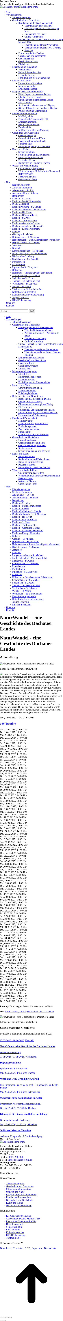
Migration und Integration (18, 1189)
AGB (27, 1248)
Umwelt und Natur (15, 1191)
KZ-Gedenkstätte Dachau (18, 1216)
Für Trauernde (13, 1229)
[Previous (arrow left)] (1, 1320)
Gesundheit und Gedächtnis (19, 1200)
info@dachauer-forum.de (20, 1159)
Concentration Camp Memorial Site (23, 1218)
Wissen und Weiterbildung (18, 1205)
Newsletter (18, 1248)
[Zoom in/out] (10, 1317)
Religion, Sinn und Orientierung (21, 1194)
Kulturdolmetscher (15, 1232)
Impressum (37, 1248)
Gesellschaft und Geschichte (19, 1186)
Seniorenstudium (14, 1227)
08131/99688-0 (16, 1157)
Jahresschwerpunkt (15, 1183)
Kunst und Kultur (14, 1202)
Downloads (5, 1248)
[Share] (4, 1317)
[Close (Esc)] (1, 1317)
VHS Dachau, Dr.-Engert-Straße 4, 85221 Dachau (29, 1011)
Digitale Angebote (15, 1224)
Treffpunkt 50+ (13, 1238)
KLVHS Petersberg (15, 1235)
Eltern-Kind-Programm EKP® (21, 1221)
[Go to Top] (31, 1314)
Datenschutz (50, 1248)
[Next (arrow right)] (4, 1320)
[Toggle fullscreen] (7, 1317)
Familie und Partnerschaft (18, 1197)
